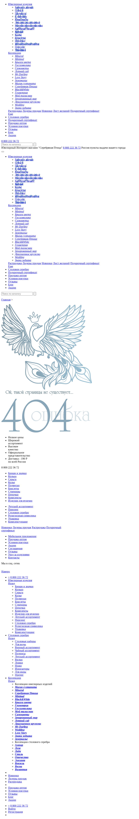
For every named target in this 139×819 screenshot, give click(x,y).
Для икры (20, 671)
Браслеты (20, 37)
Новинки (47, 110)
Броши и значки (24, 7)
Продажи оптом (17, 123)
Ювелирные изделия (20, 4)
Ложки (19, 662)
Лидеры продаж (32, 110)
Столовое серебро (18, 117)
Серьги (19, 10)
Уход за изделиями (18, 554)
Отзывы (12, 129)
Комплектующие (24, 28)
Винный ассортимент (27, 647)
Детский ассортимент (27, 22)
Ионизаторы (22, 668)
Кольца (19, 31)
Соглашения (15, 548)
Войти (12, 808)
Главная (6, 299)
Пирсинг (20, 46)
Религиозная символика (29, 25)
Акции (12, 135)
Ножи (18, 665)
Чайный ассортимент (27, 650)
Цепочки (20, 40)
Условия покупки (18, 126)
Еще (10, 114)
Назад (11, 583)
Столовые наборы (25, 641)
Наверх (5, 571)
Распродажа (15, 110)
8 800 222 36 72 (10, 141)
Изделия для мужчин (27, 43)
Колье (18, 34)
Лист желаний (61, 110)
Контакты (13, 557)
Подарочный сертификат (84, 110)
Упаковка (20, 49)
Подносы (20, 653)
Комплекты (21, 19)
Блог (11, 132)
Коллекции (14, 53)
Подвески (20, 13)
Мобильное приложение (22, 536)
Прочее (19, 674)
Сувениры (21, 16)
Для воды (20, 644)
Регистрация (15, 811)
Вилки (19, 659)
